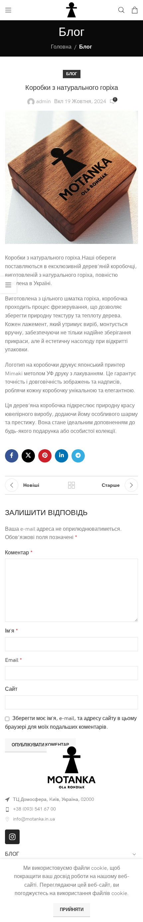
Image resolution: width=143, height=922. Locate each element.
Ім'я (11, 631)
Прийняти (71, 909)
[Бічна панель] (8, 285)
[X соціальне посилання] (28, 455)
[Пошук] (121, 10)
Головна (61, 47)
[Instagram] (12, 837)
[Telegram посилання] (78, 455)
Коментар (19, 553)
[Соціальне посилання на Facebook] (11, 455)
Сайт (11, 689)
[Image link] (71, 767)
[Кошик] (134, 10)
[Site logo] (71, 10)
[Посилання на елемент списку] (71, 809)
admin (43, 101)
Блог (85, 47)
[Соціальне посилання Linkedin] (61, 455)
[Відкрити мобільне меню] (8, 10)
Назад (71, 485)
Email (13, 660)
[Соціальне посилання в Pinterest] (45, 455)
